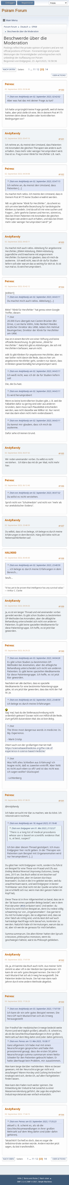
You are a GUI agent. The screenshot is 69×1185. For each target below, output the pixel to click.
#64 (23, 905)
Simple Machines (45, 1182)
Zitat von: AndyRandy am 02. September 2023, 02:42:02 (35, 96)
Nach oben (8, 1159)
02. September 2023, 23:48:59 (17, 525)
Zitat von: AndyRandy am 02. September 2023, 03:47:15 (35, 181)
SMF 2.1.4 (21, 1182)
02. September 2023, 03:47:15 (17, 138)
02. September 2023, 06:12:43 (17, 485)
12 (38, 69)
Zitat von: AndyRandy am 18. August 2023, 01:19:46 (33, 823)
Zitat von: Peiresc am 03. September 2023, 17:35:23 (33, 1121)
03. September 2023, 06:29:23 (17, 650)
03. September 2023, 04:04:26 (17, 606)
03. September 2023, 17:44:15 (17, 1114)
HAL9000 (10, 552)
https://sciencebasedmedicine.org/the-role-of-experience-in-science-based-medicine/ (29, 750)
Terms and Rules (31, 1178)
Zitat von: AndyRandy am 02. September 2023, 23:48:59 (35, 565)
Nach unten (9, 69)
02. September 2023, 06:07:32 (17, 453)
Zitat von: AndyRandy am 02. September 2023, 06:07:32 (35, 492)
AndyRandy (12, 133)
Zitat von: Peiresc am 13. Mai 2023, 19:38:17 (30, 1041)
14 (46, 69)
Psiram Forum (14, 10)
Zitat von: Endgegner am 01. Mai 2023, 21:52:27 (33, 828)
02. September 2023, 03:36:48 (17, 89)
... (31, 69)
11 (34, 69)
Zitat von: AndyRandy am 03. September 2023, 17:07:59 (35, 1008)
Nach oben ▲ (46, 1178)
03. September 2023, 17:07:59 (17, 959)
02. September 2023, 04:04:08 (17, 173)
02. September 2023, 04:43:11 (17, 241)
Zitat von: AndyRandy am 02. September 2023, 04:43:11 (35, 297)
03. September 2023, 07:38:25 (17, 800)
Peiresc (9, 84)
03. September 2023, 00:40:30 (17, 557)
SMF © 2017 (32, 1182)
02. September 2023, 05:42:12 (17, 286)
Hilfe (19, 1178)
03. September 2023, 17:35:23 (17, 1001)
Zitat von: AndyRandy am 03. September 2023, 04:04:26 (35, 658)
